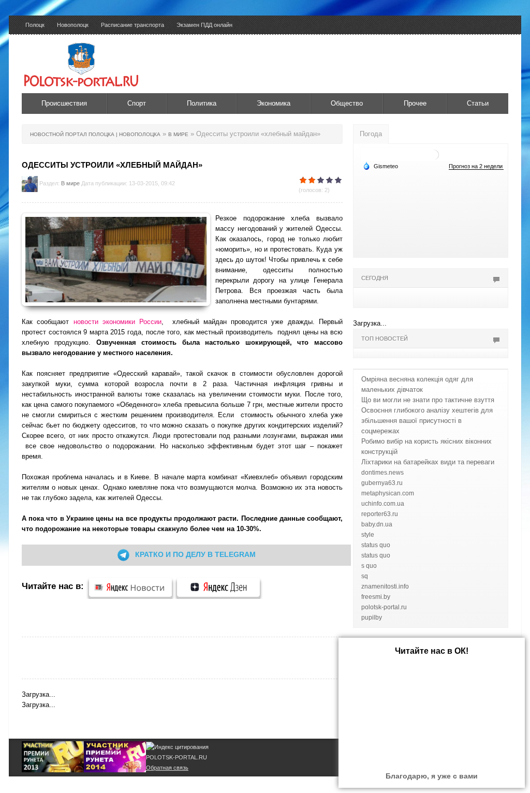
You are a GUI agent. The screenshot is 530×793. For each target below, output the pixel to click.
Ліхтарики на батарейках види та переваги (427, 462)
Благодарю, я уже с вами (432, 776)
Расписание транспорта (132, 25)
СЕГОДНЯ (374, 278)
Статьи (478, 103)
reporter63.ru (379, 514)
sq (364, 576)
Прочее (415, 103)
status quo (375, 545)
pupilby (371, 617)
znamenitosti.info (385, 586)
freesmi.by (375, 596)
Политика (201, 103)
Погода (371, 134)
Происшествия (64, 103)
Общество (347, 103)
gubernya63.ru (382, 483)
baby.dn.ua (376, 524)
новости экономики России (117, 322)
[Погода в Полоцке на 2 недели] (476, 166)
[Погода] (380, 166)
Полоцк (35, 25)
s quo (369, 565)
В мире (70, 183)
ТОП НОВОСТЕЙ (384, 338)
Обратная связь (167, 768)
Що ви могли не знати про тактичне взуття (427, 400)
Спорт (136, 103)
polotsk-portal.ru (384, 607)
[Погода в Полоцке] (434, 154)
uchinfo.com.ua (382, 503)
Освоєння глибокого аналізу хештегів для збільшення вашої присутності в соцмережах (427, 420)
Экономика (273, 103)
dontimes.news (382, 472)
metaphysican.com (387, 493)
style (367, 534)
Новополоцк (73, 25)
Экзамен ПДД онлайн (204, 25)
